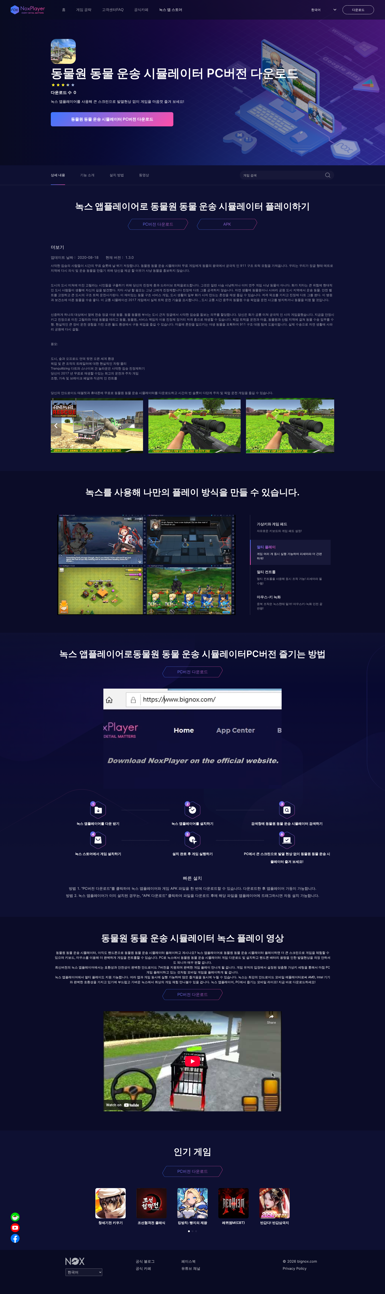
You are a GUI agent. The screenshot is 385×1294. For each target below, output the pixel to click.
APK (227, 224)
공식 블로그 (145, 1261)
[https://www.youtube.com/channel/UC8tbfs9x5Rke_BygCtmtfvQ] (15, 1227)
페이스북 (188, 1261)
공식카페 (141, 10)
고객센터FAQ (112, 10)
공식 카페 (143, 1268)
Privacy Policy (295, 1268)
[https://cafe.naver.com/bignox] (15, 1217)
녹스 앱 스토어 (170, 10)
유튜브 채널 (190, 1268)
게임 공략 (83, 10)
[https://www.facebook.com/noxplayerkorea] (15, 1238)
